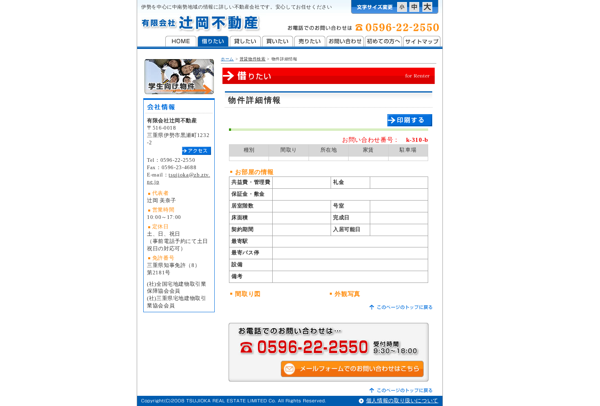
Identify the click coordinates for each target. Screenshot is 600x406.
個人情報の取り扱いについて (402, 401)
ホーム (227, 59)
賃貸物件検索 (253, 59)
